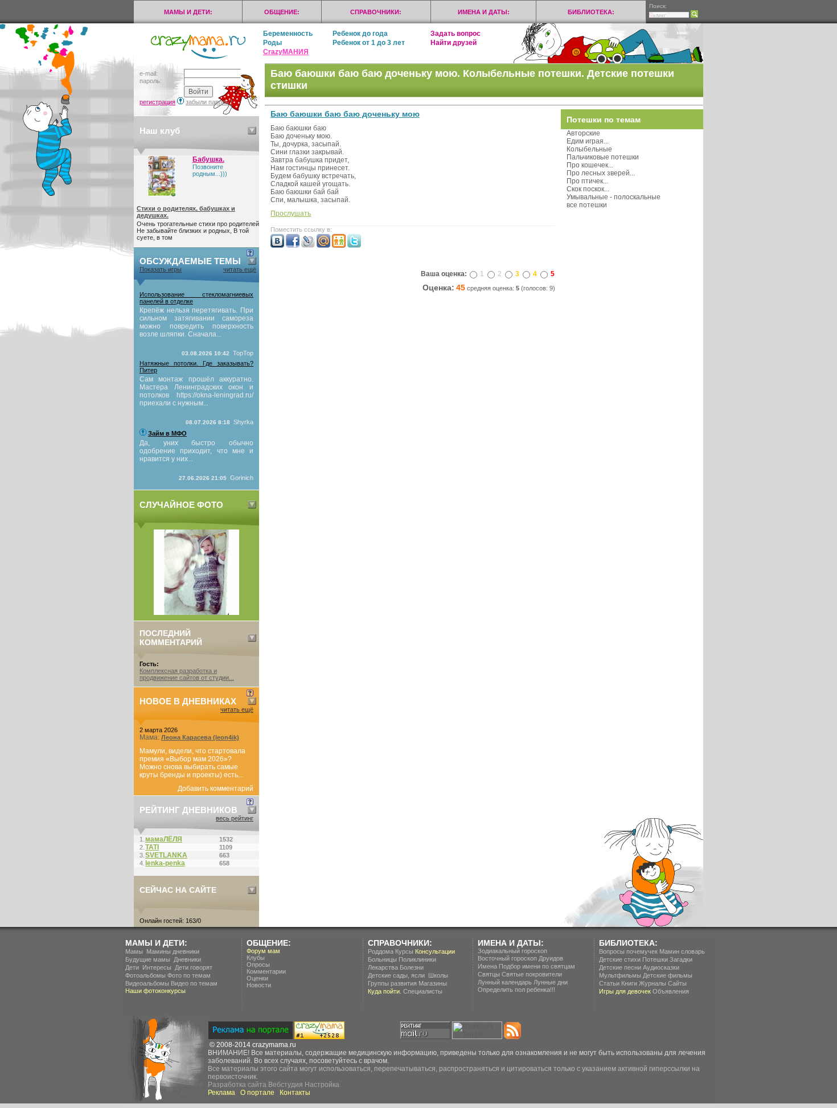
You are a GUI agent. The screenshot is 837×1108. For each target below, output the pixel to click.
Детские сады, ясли (396, 975)
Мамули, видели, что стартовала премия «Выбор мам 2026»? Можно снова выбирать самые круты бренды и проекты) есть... (192, 763)
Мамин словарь (682, 951)
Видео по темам (194, 983)
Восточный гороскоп (507, 958)
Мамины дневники (172, 951)
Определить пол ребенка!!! (516, 989)
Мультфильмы (620, 975)
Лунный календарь (505, 982)
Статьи (609, 983)
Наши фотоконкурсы (155, 990)
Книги (629, 983)
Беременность (288, 34)
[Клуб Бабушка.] (161, 194)
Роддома (380, 951)
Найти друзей (453, 43)
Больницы (382, 959)
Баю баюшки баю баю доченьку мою (345, 113)
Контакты (295, 1093)
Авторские (583, 133)
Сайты (677, 983)
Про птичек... (587, 181)
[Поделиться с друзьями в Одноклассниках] (339, 245)
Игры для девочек (625, 991)
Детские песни (620, 967)
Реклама (221, 1093)
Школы (438, 975)
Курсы (404, 951)
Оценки (257, 978)
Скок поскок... (588, 189)
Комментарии (266, 971)
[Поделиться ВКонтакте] (277, 245)
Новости (259, 985)
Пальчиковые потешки (603, 157)
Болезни (412, 967)
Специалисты (422, 991)
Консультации (435, 951)
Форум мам (263, 950)
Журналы (652, 983)
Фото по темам (189, 975)
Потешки (655, 959)
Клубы (256, 957)
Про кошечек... (590, 165)
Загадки (681, 959)
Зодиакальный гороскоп (512, 950)
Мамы (134, 951)
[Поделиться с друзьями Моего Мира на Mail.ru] (323, 245)
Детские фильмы (667, 975)
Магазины (433, 983)
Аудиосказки (661, 967)
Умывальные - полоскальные (613, 197)
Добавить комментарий (215, 789)
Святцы (489, 974)
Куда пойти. (384, 991)
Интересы (156, 967)
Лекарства (383, 967)
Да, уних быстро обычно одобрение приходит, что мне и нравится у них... (196, 451)
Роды (272, 43)
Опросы (258, 964)
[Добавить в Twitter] (354, 245)
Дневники (187, 959)
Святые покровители (532, 974)
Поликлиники (417, 959)
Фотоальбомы (145, 975)
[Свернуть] (252, 130)
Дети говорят (193, 967)
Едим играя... (588, 141)
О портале (257, 1093)
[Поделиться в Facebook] (292, 245)
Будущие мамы (147, 959)
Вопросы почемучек (628, 951)
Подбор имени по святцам (537, 966)
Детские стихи (620, 959)
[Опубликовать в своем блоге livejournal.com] (308, 245)
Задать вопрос (455, 34)
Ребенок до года (360, 34)
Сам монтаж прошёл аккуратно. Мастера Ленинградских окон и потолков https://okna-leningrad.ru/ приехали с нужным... (196, 391)
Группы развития (392, 983)
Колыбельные (589, 149)
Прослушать (290, 214)
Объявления (671, 991)
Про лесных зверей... (601, 173)
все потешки (587, 205)
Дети (132, 967)
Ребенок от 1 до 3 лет (369, 43)
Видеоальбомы (147, 983)
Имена (487, 966)
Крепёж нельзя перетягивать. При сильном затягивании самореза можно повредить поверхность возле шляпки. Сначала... (196, 322)
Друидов (551, 958)
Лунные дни (551, 982)
